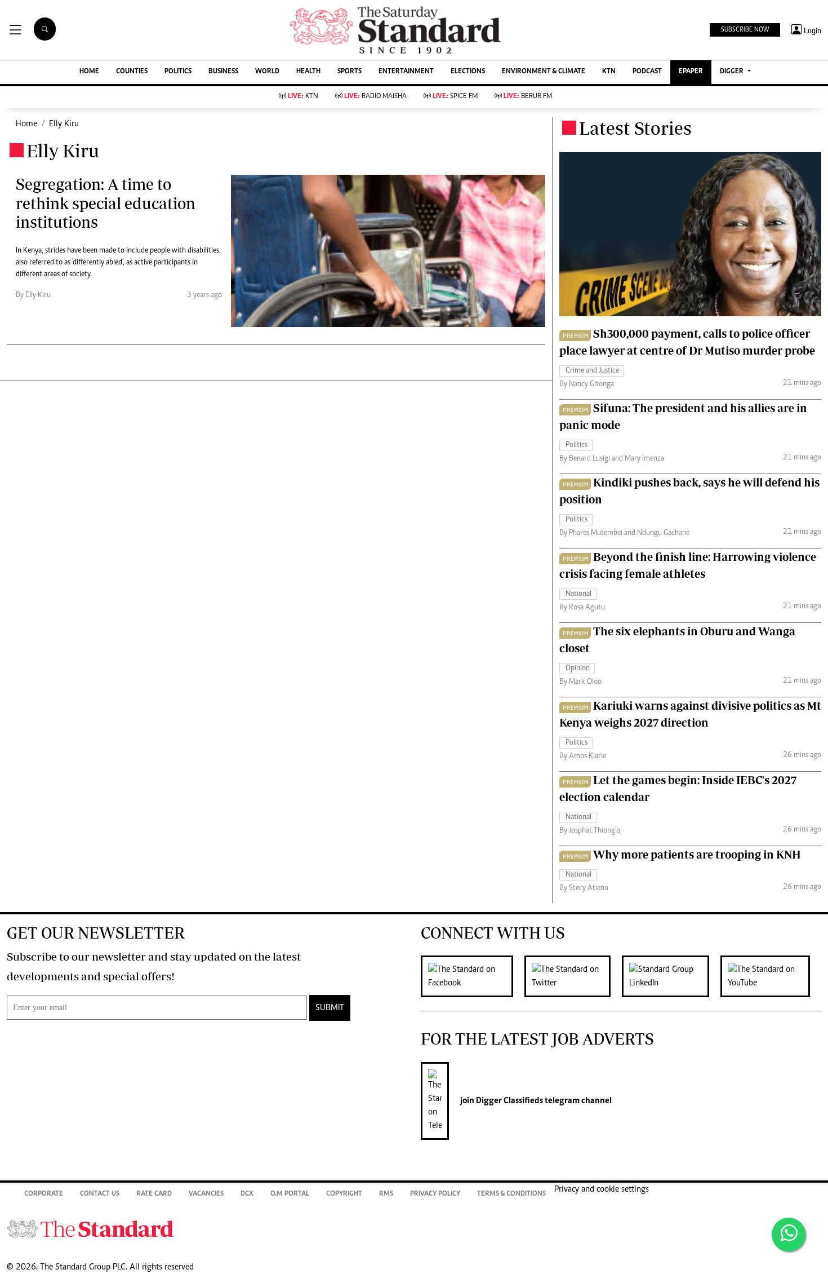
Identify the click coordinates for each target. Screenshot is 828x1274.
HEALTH (308, 72)
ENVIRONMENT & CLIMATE (543, 72)
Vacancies (206, 1194)
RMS (386, 1194)
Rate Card (154, 1194)
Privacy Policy (435, 1194)
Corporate (43, 1194)
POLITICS (178, 72)
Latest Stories (635, 128)
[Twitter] (573, 976)
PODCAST (647, 72)
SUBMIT (329, 1007)
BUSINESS (223, 72)
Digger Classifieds (508, 1100)
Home (26, 124)
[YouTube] (770, 976)
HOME (89, 72)
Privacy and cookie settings (601, 1189)
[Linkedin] (671, 976)
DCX (247, 1194)
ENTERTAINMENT (406, 72)
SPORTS (349, 72)
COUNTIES (132, 72)
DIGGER (732, 72)
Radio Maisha (375, 96)
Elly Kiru (64, 124)
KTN (609, 72)
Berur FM (528, 96)
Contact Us (99, 1194)
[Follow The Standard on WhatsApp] (788, 1234)
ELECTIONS (468, 72)
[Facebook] (472, 976)
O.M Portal (289, 1194)
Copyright (344, 1194)
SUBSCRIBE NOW (745, 29)
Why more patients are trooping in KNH (697, 854)
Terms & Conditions (511, 1194)
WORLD (267, 72)
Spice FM (455, 96)
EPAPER (691, 72)
